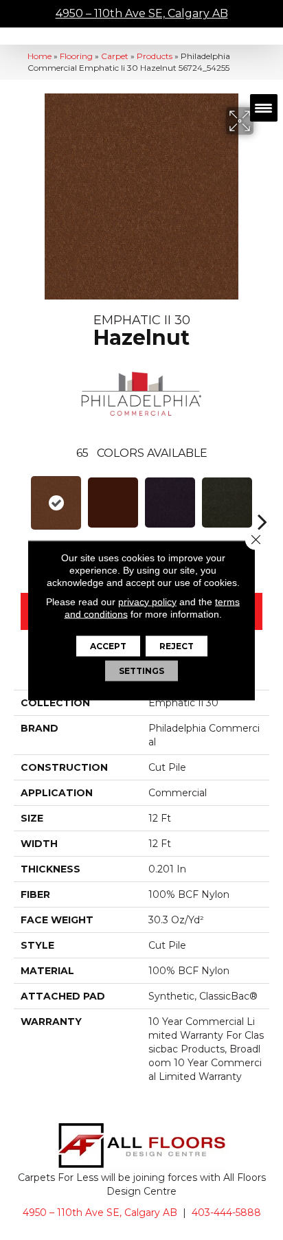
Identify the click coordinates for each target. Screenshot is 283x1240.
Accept (108, 645)
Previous (20, 501)
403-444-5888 (226, 1212)
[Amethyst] (170, 502)
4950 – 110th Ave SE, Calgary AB (142, 13)
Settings (141, 670)
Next (262, 501)
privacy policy (147, 601)
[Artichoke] (227, 502)
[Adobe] (113, 502)
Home (39, 56)
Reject (176, 645)
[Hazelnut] (55, 503)
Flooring (76, 56)
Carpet (114, 56)
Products (154, 56)
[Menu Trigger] (264, 108)
